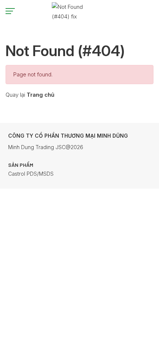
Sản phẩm (20, 165)
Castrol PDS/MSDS (31, 174)
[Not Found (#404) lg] (80, 11)
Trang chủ (40, 94)
